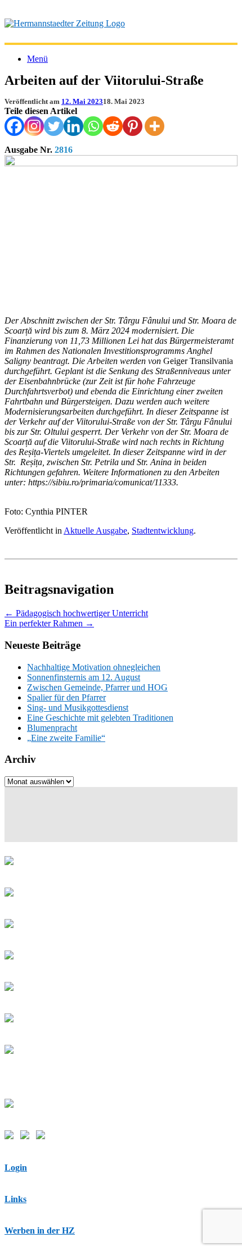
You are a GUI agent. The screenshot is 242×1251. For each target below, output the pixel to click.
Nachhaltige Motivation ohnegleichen (93, 667)
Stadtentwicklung (163, 530)
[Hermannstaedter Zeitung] (65, 23)
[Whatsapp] (93, 126)
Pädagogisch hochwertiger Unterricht (76, 613)
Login (16, 1167)
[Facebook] (14, 126)
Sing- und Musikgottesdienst (77, 707)
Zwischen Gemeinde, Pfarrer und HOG (97, 687)
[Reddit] (113, 126)
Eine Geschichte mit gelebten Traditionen (100, 717)
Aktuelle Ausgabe (95, 530)
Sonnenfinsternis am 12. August (83, 677)
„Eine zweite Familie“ (66, 738)
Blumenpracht (52, 728)
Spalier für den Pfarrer (66, 697)
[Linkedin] (73, 126)
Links (15, 1199)
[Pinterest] (132, 126)
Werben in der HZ (40, 1230)
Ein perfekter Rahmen (49, 623)
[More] (154, 126)
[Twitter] (54, 126)
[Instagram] (34, 126)
